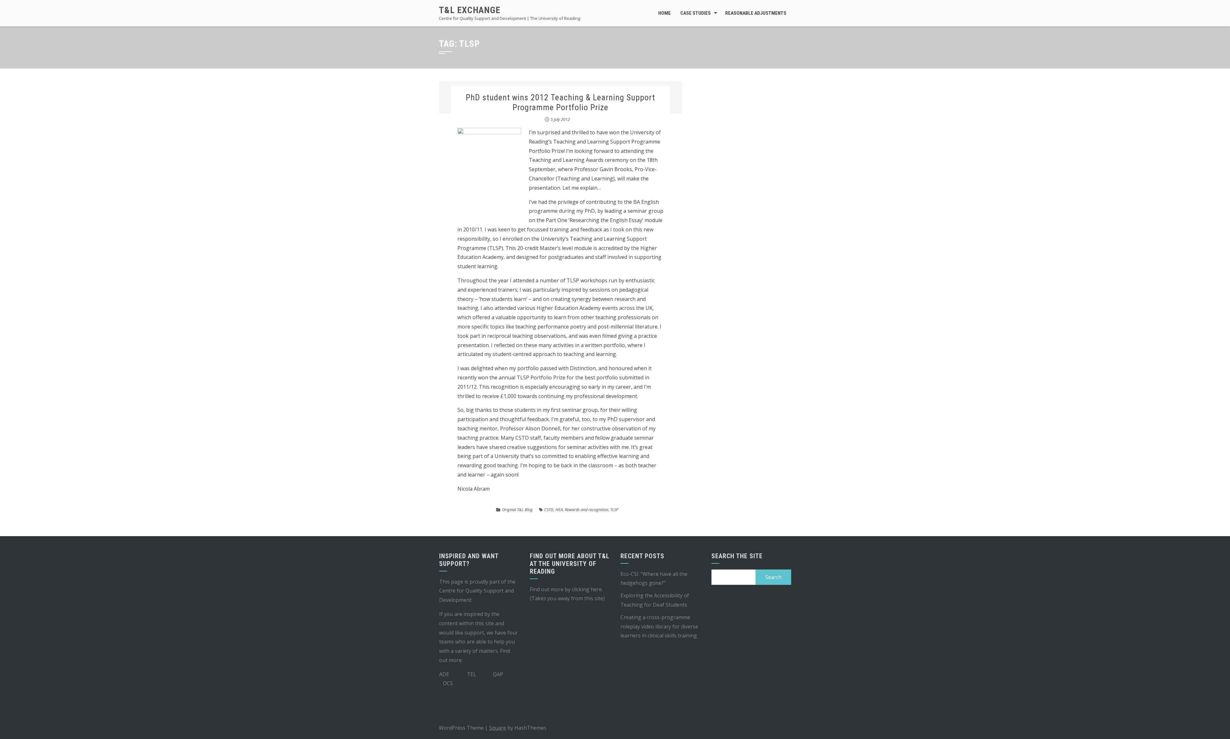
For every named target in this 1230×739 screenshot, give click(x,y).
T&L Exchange (469, 10)
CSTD (549, 509)
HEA (559, 509)
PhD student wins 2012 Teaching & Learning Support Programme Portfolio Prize (560, 102)
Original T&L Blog (517, 509)
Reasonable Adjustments (755, 13)
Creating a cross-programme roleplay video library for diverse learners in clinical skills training (659, 626)
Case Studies (695, 13)
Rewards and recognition (586, 509)
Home (664, 13)
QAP (498, 674)
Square (497, 727)
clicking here (587, 589)
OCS (448, 683)
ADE (444, 674)
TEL (471, 674)
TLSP (614, 509)
